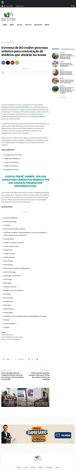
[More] (37, 359)
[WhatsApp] (17, 63)
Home (19, 467)
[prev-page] (2, 410)
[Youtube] (73, 6)
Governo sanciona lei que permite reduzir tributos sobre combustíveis (67, 81)
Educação (49, 467)
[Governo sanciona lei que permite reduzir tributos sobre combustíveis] (55, 80)
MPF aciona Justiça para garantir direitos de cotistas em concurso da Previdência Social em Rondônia (67, 90)
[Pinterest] (12, 63)
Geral (25, 467)
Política (9, 399)
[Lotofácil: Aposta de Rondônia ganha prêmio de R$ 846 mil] (25, 397)
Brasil (57, 467)
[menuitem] (2, 2)
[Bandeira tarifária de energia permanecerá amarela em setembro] (41, 397)
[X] (8, 63)
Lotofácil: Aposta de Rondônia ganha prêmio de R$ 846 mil (25, 404)
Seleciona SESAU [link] (38, 116)
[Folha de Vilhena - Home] (38, 457)
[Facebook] (71, 6)
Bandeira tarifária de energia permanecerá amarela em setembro (41, 404)
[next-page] (6, 410)
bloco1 (25, 400)
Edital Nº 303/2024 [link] (22, 107)
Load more (63, 97)
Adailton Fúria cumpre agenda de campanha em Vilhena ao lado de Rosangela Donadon (9, 403)
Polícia (33, 467)
